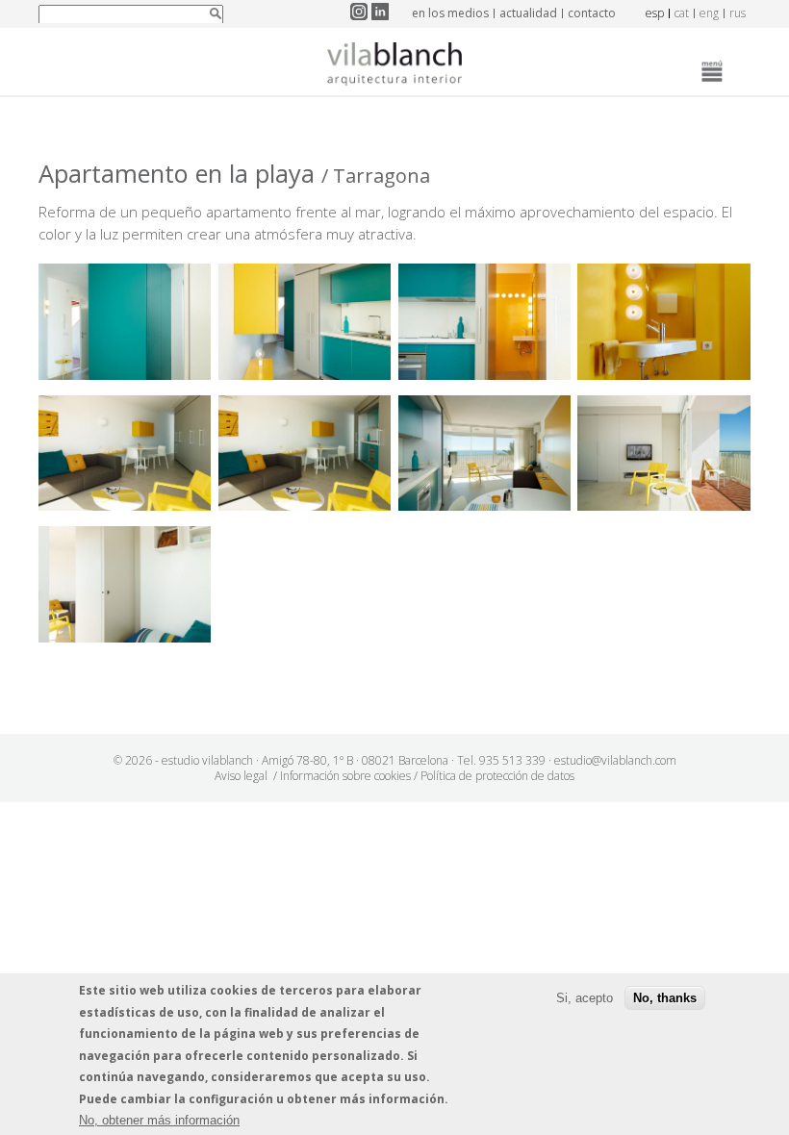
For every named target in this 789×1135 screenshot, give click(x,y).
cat (681, 13)
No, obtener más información (159, 1120)
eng (709, 13)
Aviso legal (241, 776)
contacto (592, 13)
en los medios (450, 13)
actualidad (528, 13)
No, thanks (665, 998)
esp (655, 13)
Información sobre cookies (345, 776)
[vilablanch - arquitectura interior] (394, 66)
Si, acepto (584, 998)
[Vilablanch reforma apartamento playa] (124, 374)
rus (737, 13)
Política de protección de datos (497, 776)
